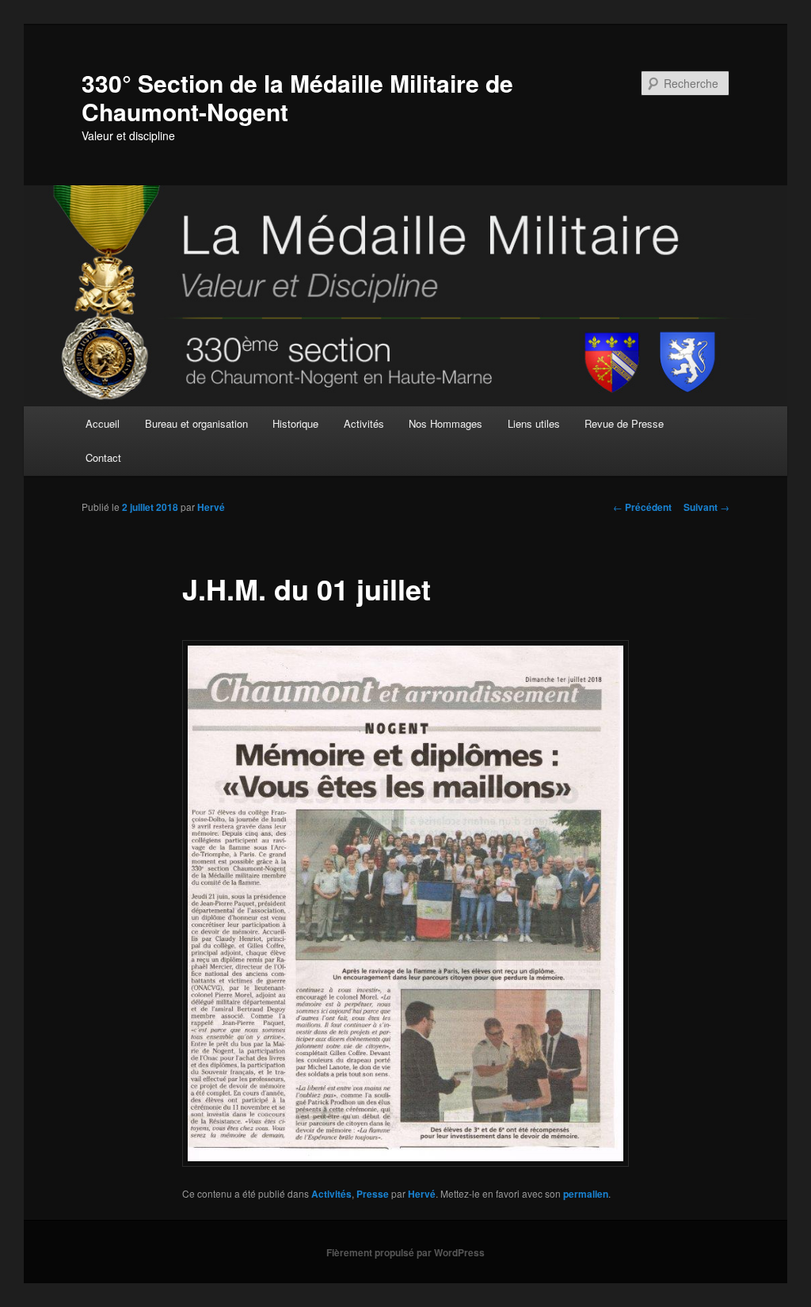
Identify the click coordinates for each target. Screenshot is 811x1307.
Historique (295, 423)
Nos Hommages (445, 423)
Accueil (103, 423)
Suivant (706, 507)
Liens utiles (534, 423)
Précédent (642, 507)
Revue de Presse (624, 423)
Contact (103, 457)
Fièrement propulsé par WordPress (405, 1252)
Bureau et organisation (196, 423)
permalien (585, 1194)
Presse (372, 1194)
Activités (364, 423)
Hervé (211, 507)
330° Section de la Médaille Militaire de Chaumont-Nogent (297, 97)
